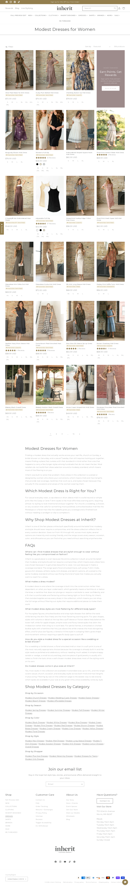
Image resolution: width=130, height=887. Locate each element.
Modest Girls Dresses (34, 759)
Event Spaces (71, 806)
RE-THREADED (11, 832)
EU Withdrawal (42, 826)
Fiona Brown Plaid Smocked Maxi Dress (48, 344)
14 (73, 434)
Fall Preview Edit (12, 800)
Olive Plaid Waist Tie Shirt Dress (17, 93)
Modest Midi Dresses (55, 741)
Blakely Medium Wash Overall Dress (49, 407)
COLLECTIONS (11, 806)
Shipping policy (104, 882)
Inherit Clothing (55, 882)
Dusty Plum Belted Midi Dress (47, 93)
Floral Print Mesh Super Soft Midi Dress (109, 219)
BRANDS (8, 823)
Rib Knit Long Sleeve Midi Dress (78, 284)
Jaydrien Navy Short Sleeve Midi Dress (17, 344)
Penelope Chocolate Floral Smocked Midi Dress (110, 408)
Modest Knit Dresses (71, 744)
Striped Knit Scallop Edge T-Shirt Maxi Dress (78, 219)
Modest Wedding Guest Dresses (62, 698)
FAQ (37, 803)
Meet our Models (73, 813)
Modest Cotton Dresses (92, 744)
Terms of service (91, 882)
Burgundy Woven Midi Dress (16, 152)
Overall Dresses (32, 747)
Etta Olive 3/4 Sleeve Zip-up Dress (79, 343)
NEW (7, 803)
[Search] (115, 8)
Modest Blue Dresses (77, 722)
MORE (7, 826)
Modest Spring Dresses (35, 710)
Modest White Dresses (57, 722)
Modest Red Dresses (63, 725)
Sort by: (88, 46)
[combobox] (99, 8)
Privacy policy (79, 882)
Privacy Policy (41, 813)
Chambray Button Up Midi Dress (78, 93)
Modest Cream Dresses (50, 728)
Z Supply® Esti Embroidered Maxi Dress (18, 219)
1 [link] (50, 434)
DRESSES (9, 816)
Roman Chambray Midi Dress (107, 343)
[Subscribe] (81, 784)
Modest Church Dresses (36, 698)
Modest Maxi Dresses (34, 741)
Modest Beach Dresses (35, 701)
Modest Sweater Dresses (49, 744)
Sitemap (39, 816)
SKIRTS (8, 819)
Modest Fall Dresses (81, 710)
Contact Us (40, 800)
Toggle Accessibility (43, 823)
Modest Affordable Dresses (59, 701)
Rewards (9, 8)
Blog (17, 8)
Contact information (118, 882)
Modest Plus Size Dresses (36, 756)
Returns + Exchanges (44, 810)
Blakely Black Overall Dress (15, 407)
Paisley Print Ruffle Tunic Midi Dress (110, 284)
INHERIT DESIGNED (13, 813)
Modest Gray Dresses (71, 728)
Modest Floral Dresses (35, 731)
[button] (31, 15)
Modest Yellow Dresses (92, 728)
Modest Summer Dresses (58, 710)
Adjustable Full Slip (43, 218)
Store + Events (72, 803)
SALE (7, 829)
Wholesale (70, 816)
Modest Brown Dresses (84, 725)
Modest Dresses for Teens (85, 756)
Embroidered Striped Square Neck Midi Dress (79, 153)
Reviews (39, 819)
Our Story (70, 800)
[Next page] (79, 434)
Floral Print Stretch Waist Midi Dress (110, 152)
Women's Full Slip (42, 152)
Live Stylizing (27, 8)
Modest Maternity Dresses (61, 756)
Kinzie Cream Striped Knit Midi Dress (80, 407)
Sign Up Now (110, 88)
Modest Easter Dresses (88, 698)
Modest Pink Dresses (43, 725)
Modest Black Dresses (35, 722)
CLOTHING (9, 810)
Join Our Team (72, 810)
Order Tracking (42, 806)
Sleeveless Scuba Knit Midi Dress (48, 284)
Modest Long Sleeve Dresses (79, 741)
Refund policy (68, 882)
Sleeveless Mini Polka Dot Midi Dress (17, 285)
